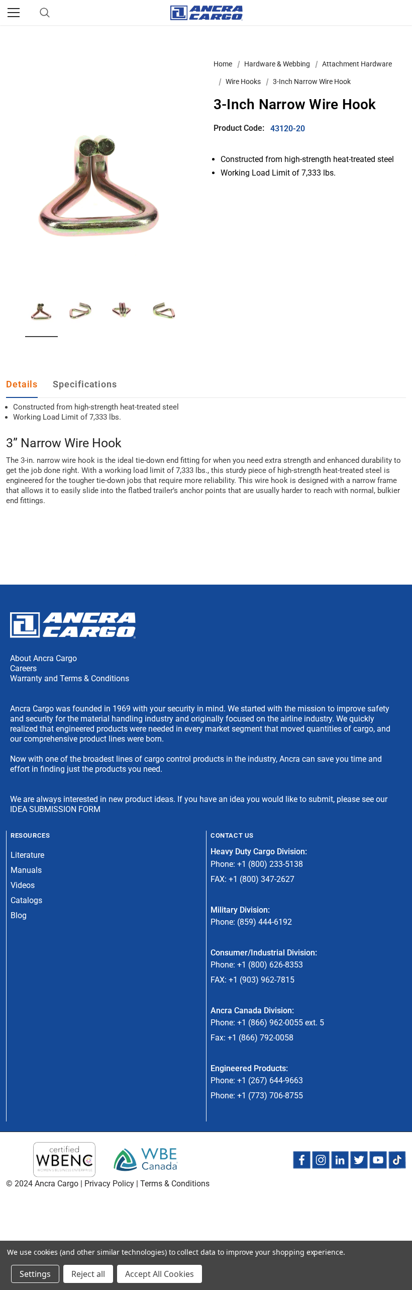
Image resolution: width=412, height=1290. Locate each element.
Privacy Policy (109, 1183)
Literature (27, 855)
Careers (23, 668)
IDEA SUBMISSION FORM (55, 809)
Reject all (88, 1273)
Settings (35, 1273)
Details (22, 384)
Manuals (26, 870)
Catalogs (26, 900)
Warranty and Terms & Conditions (69, 678)
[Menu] (14, 13)
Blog (19, 915)
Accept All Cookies (159, 1273)
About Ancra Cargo (43, 658)
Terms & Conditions (175, 1183)
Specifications (85, 384)
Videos (23, 885)
